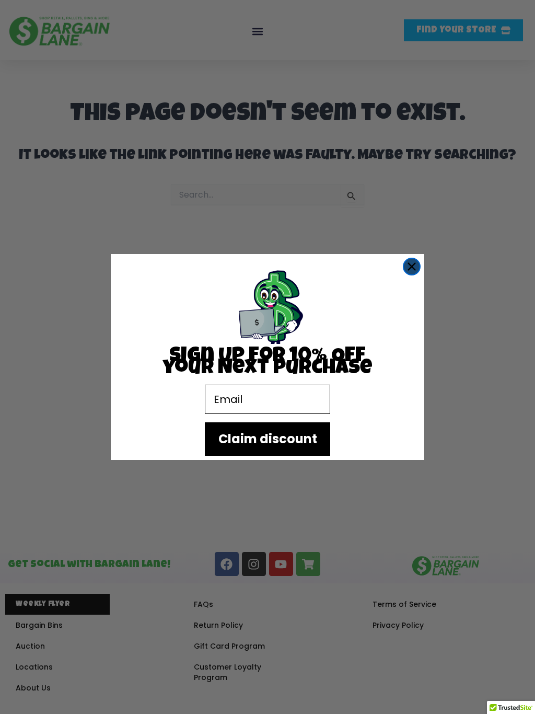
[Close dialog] (411, 266)
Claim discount (267, 438)
